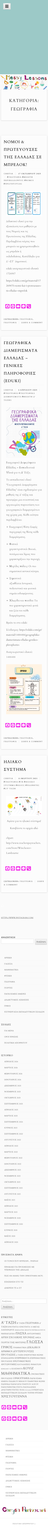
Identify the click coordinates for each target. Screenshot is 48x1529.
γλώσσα (35, 1342)
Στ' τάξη (10, 788)
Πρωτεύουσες (13, 184)
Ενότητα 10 (26, 1327)
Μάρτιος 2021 (11, 1212)
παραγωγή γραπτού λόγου (24, 1384)
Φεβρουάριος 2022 (13, 1158)
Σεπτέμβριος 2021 (13, 1188)
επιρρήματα (22, 1358)
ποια (22, 1390)
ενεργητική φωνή (33, 1355)
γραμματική (19, 1347)
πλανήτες (33, 785)
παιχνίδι (5, 1384)
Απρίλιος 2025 (11, 1109)
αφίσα (38, 1337)
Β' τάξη (21, 1323)
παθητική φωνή (36, 1381)
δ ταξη (19, 1355)
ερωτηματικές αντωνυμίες (16, 1363)
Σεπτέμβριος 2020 (13, 1224)
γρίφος (7, 1347)
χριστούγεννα (14, 1396)
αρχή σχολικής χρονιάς (18, 1337)
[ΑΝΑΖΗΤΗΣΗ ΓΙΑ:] (24, 1301)
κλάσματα (17, 1369)
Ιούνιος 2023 (10, 1128)
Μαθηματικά (11, 970)
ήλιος (21, 785)
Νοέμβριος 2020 (12, 1218)
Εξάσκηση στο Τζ (13, 1282)
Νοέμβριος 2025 (12, 1091)
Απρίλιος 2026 (11, 1061)
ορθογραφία (21, 1378)
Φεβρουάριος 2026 (13, 1073)
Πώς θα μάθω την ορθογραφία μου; (23, 1276)
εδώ (36, 828)
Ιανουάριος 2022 (12, 1164)
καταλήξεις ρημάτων (29, 1364)
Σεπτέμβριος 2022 (13, 1134)
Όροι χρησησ (11, 1037)
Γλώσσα (8, 964)
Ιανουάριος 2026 (12, 1079)
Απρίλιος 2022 (11, 1146)
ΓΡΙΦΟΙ (7, 1006)
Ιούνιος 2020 (10, 1230)
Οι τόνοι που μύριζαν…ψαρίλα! (21, 1261)
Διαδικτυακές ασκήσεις (16, 1000)
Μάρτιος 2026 (11, 1067)
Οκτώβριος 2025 (12, 1097)
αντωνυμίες (34, 1334)
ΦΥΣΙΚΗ (8, 976)
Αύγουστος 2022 (12, 1140)
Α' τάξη (8, 1322)
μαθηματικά (15, 1373)
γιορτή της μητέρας (13, 1342)
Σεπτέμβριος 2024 (13, 1122)
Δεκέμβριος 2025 (12, 1085)
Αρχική (8, 958)
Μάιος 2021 (9, 1200)
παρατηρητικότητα (11, 1387)
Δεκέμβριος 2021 (12, 1170)
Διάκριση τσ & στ (13, 1288)
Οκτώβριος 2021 (12, 1182)
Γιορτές (8, 988)
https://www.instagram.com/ (17, 917)
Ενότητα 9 (13, 1327)
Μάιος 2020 (9, 1236)
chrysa (8, 174)
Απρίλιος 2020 (11, 1242)
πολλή (28, 1390)
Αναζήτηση (8, 937)
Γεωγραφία (14, 177)
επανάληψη (7, 1358)
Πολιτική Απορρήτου (15, 1043)
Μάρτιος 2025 (11, 1116)
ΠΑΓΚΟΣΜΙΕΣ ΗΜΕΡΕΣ (15, 994)
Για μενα (9, 1030)
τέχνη (31, 1393)
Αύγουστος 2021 (12, 1194)
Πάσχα (21, 1333)
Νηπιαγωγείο (8, 1334)
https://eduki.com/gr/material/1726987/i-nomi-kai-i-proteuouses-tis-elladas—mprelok (23, 285)
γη (21, 782)
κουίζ (28, 1368)
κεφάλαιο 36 (6, 1369)
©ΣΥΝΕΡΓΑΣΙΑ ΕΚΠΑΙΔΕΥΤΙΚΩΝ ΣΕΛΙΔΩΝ (24, 1012)
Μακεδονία (19, 1330)
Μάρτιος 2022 (11, 1152)
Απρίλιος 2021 (11, 1206)
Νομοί (30, 180)
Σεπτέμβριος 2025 (13, 1104)
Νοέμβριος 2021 (12, 1176)
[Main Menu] (7, 6)
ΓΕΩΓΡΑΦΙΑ (10, 322)
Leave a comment (32, 322)
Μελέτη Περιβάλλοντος (35, 1330)
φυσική (39, 1393)
